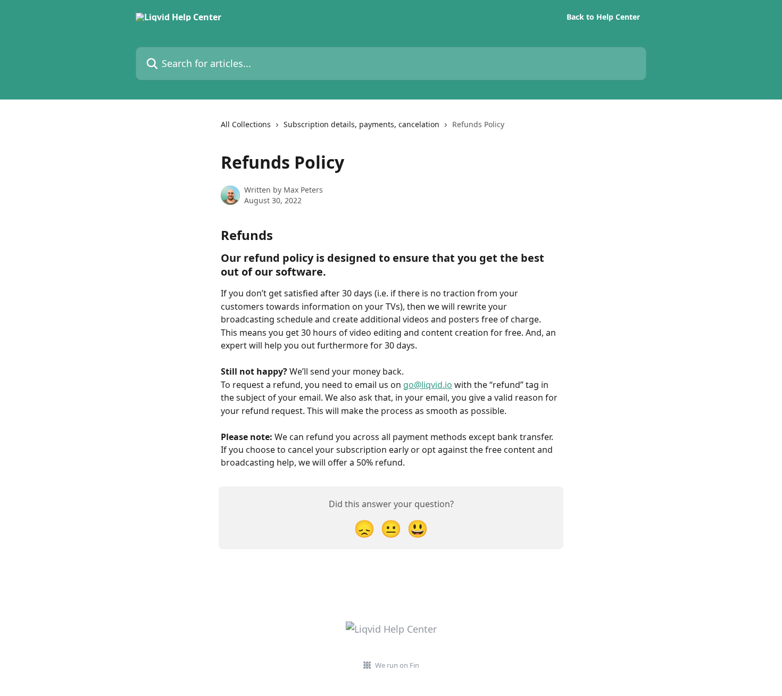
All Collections (246, 124)
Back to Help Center (603, 17)
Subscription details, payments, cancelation (361, 124)
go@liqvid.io (427, 385)
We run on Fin (397, 665)
